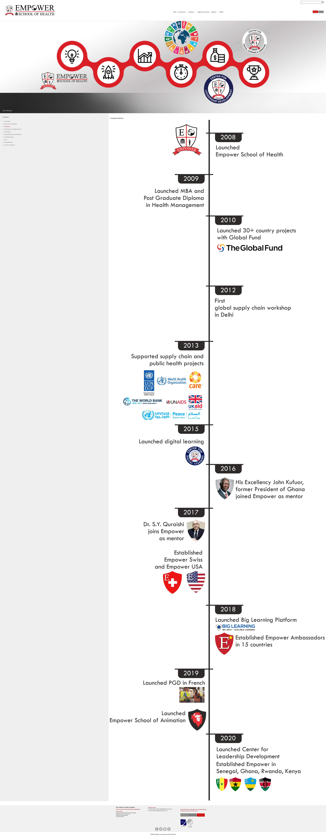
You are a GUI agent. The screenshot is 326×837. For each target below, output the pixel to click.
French (321, 12)
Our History (7, 126)
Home (174, 12)
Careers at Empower (9, 145)
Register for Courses (203, 12)
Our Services (181, 12)
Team (5, 139)
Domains (191, 12)
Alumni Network (8, 142)
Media (221, 12)
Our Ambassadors (9, 137)
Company (213, 12)
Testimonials (7, 131)
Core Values (7, 121)
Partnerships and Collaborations (12, 129)
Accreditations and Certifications (13, 134)
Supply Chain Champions (10, 124)
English (315, 12)
